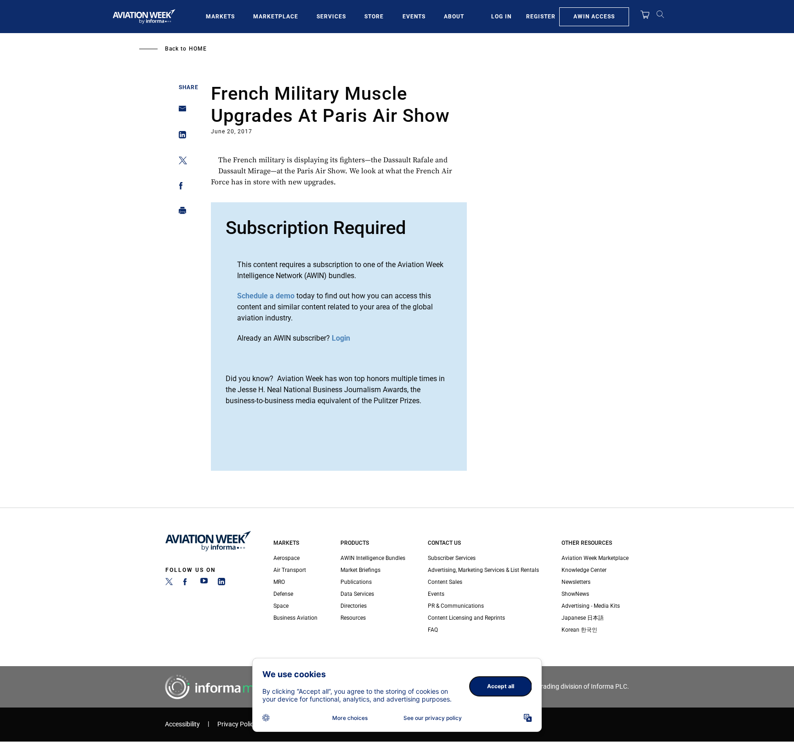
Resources (353, 618)
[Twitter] (169, 583)
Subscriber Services (452, 558)
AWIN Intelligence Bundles (372, 558)
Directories (353, 606)
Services (331, 16)
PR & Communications (456, 606)
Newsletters (575, 582)
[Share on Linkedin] (180, 137)
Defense (283, 594)
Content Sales (445, 582)
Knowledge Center (584, 570)
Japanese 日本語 (582, 618)
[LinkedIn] (221, 583)
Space (281, 606)
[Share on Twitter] (180, 162)
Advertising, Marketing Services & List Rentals (483, 570)
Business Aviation (295, 618)
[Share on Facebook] (180, 187)
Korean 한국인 (579, 630)
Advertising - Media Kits (590, 606)
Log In (501, 16)
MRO (279, 582)
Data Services (357, 594)
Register (541, 16)
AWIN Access (594, 16)
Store (374, 16)
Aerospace (286, 558)
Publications (356, 582)
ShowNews (575, 594)
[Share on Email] (180, 111)
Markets (220, 16)
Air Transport (289, 570)
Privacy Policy (237, 724)
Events (414, 16)
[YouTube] (204, 583)
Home (198, 49)
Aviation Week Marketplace (595, 558)
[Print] (180, 212)
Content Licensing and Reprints (466, 618)
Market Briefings (360, 570)
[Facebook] (186, 583)
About (454, 16)
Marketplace (275, 16)
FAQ (433, 630)
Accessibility (182, 724)
